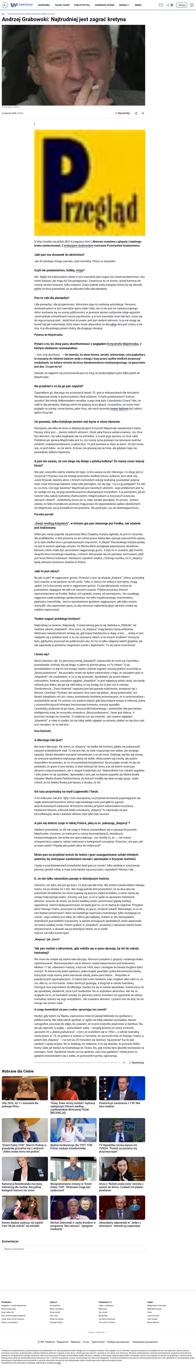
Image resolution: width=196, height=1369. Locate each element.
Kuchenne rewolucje (107, 1319)
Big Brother (103, 1316)
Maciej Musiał (153, 1322)
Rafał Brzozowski (154, 1309)
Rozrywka (44, 5)
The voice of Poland (107, 1322)
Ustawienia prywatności (144, 1342)
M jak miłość (55, 1312)
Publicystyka (82, 5)
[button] (170, 5)
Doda (149, 1312)
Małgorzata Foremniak (156, 1305)
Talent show (62, 5)
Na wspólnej (55, 1305)
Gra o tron (54, 1316)
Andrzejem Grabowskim (78, 245)
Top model (103, 1312)
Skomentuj (124, 113)
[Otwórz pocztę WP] (161, 5)
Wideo (138, 5)
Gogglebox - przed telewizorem (13, 1305)
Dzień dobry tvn (7, 1312)
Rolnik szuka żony (8, 1309)
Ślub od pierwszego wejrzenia (13, 1316)
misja (79, 270)
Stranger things (56, 1322)
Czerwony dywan (104, 5)
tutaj (59, 1363)
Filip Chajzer (152, 1319)
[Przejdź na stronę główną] (5, 7)
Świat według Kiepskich (52, 523)
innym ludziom (119, 408)
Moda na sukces (56, 1319)
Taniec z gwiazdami (9, 1322)
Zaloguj (181, 5)
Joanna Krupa (153, 1316)
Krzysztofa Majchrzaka (122, 344)
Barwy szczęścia (56, 1309)
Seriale (123, 5)
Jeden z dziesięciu (106, 1305)
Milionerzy (103, 1309)
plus (114, 324)
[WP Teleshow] (24, 5)
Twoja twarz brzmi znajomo (12, 1319)
